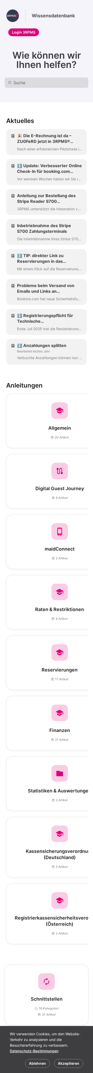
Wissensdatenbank (53, 15)
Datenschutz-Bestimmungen (34, 1051)
